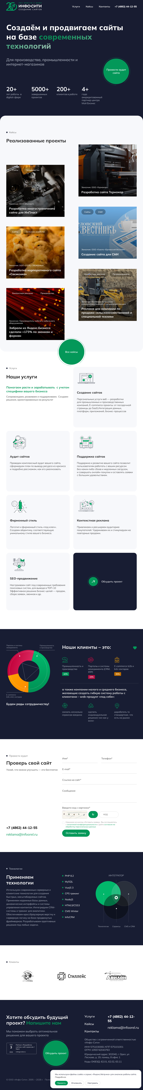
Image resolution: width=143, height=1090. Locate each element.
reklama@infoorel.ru (22, 834)
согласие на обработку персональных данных (90, 825)
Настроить (93, 1083)
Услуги (76, 6)
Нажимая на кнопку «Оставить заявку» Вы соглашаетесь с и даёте (91, 824)
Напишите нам (43, 1023)
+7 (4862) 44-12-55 (126, 6)
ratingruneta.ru (21, 1052)
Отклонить (76, 1083)
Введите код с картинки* (76, 807)
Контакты (104, 6)
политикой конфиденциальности (82, 824)
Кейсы (89, 6)
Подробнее (60, 1077)
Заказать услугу (119, 420)
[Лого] (23, 6)
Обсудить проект (111, 581)
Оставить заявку (76, 832)
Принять (61, 1083)
